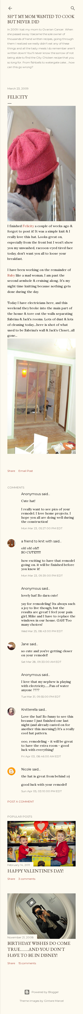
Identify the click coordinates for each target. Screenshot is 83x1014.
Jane (25, 644)
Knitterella (29, 710)
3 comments (26, 878)
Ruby (11, 275)
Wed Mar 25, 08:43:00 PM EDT (42, 631)
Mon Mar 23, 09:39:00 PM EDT (42, 575)
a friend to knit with (36, 541)
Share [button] (11, 471)
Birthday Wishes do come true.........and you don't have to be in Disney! (38, 949)
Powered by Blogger (45, 992)
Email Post (25, 471)
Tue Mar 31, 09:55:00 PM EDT (40, 696)
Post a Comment (20, 801)
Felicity (28, 226)
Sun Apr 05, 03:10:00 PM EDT (41, 791)
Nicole (26, 769)
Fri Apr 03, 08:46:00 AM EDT (41, 756)
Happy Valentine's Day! (35, 871)
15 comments (27, 963)
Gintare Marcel (54, 1000)
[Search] (73, 7)
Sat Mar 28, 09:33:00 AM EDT (41, 661)
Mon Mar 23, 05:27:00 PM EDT (41, 528)
